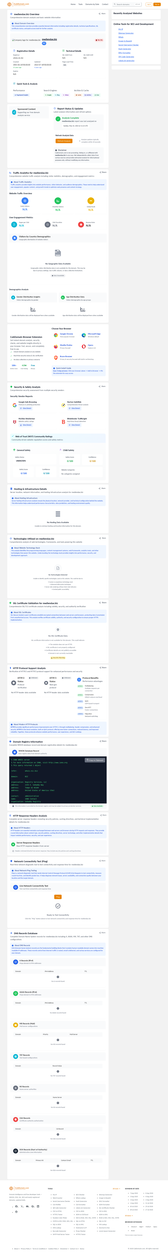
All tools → (116, 1189)
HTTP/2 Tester (57, 1215)
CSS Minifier (57, 1205)
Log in (149, 4)
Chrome (133, 1227)
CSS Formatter (81, 1205)
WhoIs (120, 37)
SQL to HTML (80, 1221)
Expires (15, 71)
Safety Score (23, 469)
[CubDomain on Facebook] (16, 1206)
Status (82, 1249)
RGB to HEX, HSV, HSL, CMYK (109, 1218)
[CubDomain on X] (22, 1206)
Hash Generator (124, 49)
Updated (37, 62)
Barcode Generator (59, 1231)
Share (103, 14)
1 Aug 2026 (134, 1203)
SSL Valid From (67, 55)
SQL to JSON (57, 1225)
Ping (58, 897)
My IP (120, 29)
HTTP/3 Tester (81, 1234)
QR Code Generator (126, 57)
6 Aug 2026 (149, 1193)
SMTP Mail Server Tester (61, 1234)
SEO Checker (80, 1195)
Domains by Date (92, 4)
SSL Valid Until (88, 55)
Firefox (148, 1227)
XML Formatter (124, 53)
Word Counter (57, 1198)
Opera (155, 1227)
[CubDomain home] (19, 1188)
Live (98, 95)
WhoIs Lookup (80, 1198)
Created (16, 62)
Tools (80, 4)
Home (73, 4)
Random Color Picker (60, 1218)
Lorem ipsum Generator (107, 1231)
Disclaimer (63, 1249)
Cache (79, 95)
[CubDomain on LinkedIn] (38, 1206)
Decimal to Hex (104, 1228)
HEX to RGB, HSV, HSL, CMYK (86, 1218)
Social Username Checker (128, 45)
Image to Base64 (125, 41)
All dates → (129, 1216)
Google (49, 95)
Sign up (157, 4)
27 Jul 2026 (149, 1210)
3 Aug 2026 (134, 1200)
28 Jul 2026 (134, 1210)
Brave (133, 1231)
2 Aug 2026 (149, 1200)
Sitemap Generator (126, 33)
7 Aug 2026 (134, 1193)
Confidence (46, 469)
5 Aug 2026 (134, 1197)
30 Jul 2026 (134, 1206)
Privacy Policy (25, 1249)
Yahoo (67, 95)
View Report (27, 408)
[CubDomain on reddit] (16, 1212)
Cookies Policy (53, 1249)
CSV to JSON (80, 1211)
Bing (58, 95)
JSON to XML (103, 1215)
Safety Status (19, 457)
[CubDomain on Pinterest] (32, 1206)
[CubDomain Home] (18, 4)
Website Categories (68, 470)
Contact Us (73, 1249)
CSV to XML (103, 1211)
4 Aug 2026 (149, 1197)
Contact (105, 4)
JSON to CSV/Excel (82, 1215)
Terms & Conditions (39, 1249)
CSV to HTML (57, 1211)
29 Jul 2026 (149, 1206)
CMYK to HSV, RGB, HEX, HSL (63, 1221)
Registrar (16, 55)
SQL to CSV (102, 1221)
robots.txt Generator (83, 1208)
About (16, 1249)
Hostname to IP (81, 1228)
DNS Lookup (57, 1228)
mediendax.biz (25, 39)
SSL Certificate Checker (107, 1208)
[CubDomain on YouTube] (27, 1206)
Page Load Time (67, 62)
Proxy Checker (81, 1231)
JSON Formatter (104, 1205)
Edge (140, 1227)
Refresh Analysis (64, 141)
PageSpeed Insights (22, 95)
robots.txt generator (126, 61)
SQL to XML (80, 1225)
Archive (89, 95)
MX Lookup (103, 1225)
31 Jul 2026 (149, 1203)
